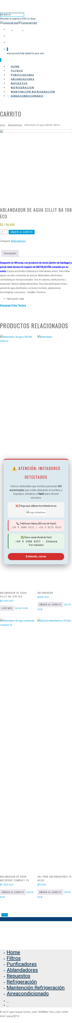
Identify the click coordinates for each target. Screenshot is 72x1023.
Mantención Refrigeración (33, 91)
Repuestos (19, 83)
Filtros (17, 70)
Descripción (10, 253)
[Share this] (2, 915)
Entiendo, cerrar (36, 556)
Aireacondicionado (27, 95)
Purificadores (22, 74)
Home (15, 66)
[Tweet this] (5, 915)
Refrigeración (22, 87)
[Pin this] (7, 915)
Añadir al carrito (22, 231)
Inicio (2, 125)
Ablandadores (22, 79)
